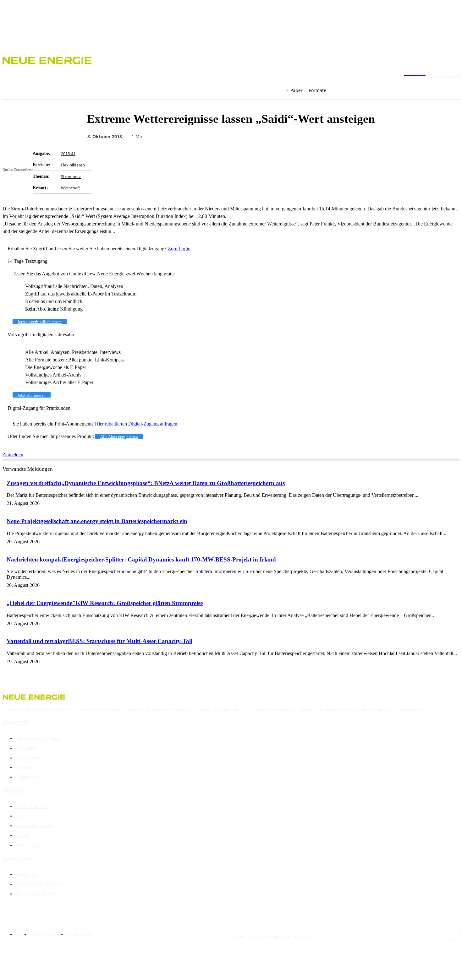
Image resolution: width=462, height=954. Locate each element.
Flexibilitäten (73, 165)
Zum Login (179, 248)
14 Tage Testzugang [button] (27, 261)
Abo (433, 75)
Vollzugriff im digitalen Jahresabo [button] (41, 334)
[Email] (296, 136)
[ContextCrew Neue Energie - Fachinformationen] (231, 59)
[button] (342, 90)
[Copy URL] (318, 136)
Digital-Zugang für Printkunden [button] (39, 408)
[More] (364, 136)
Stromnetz (71, 176)
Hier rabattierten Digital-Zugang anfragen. (137, 423)
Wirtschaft (70, 188)
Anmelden (13, 454)
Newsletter (450, 75)
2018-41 (68, 153)
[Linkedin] (341, 136)
